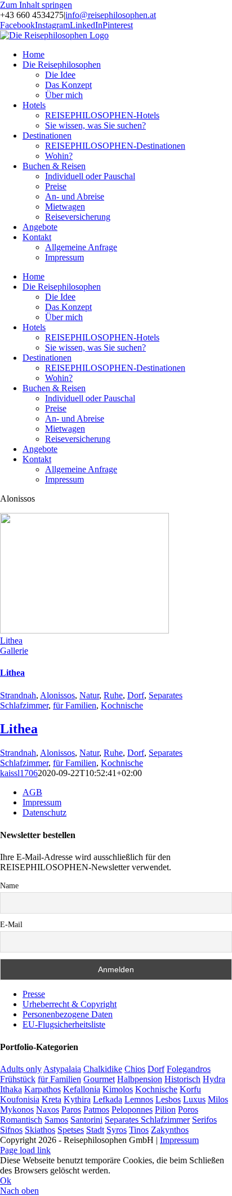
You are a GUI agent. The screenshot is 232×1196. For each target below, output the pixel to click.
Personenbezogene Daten (68, 1014)
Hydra (214, 1079)
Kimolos (117, 1089)
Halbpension (139, 1079)
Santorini (86, 1119)
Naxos (47, 1109)
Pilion (165, 1109)
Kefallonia (81, 1089)
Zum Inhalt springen (36, 5)
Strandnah (18, 695)
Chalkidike (102, 1069)
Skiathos (40, 1130)
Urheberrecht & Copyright (70, 1004)
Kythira (77, 1099)
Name (9, 886)
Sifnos (11, 1130)
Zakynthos (170, 1130)
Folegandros (189, 1069)
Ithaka (11, 1089)
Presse (34, 994)
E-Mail (11, 924)
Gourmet (99, 1079)
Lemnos (138, 1099)
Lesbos (168, 1099)
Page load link (25, 1150)
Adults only (21, 1069)
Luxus (194, 1099)
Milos (218, 1099)
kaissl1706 (19, 773)
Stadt (95, 1130)
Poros (188, 1109)
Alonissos (57, 695)
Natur (89, 695)
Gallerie (14, 650)
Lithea (11, 640)
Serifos (204, 1119)
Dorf (135, 695)
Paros (71, 1109)
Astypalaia (62, 1069)
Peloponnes (132, 1109)
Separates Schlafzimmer (147, 1119)
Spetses (70, 1130)
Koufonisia (19, 1099)
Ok (5, 1180)
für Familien (74, 705)
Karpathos (42, 1089)
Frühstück (17, 1079)
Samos (56, 1119)
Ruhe (113, 695)
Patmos (96, 1109)
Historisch (182, 1079)
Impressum (42, 802)
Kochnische (122, 705)
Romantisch (21, 1119)
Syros (116, 1130)
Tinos (139, 1130)
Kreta (51, 1099)
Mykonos (17, 1109)
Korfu (190, 1089)
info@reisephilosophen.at (110, 15)
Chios (134, 1069)
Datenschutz (44, 812)
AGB (32, 792)
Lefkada (107, 1099)
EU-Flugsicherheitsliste (64, 1024)
